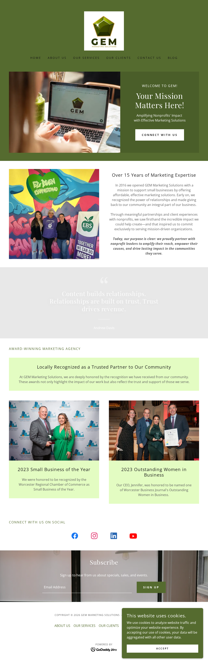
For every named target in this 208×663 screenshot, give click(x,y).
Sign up (151, 587)
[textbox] (87, 587)
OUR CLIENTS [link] (118, 58)
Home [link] (35, 58)
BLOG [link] (173, 58)
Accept (162, 648)
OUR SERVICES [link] (86, 58)
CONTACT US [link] (149, 58)
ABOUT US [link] (57, 58)
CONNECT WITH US (160, 135)
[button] (195, 31)
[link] (104, 30)
